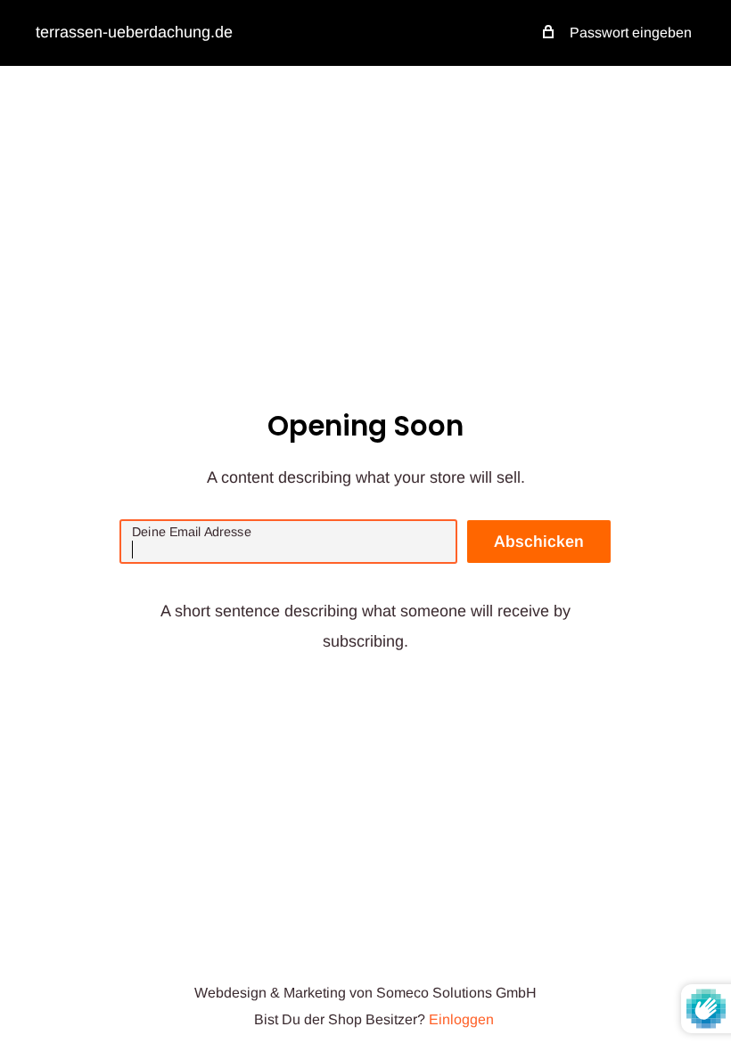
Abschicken (539, 541)
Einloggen (461, 1019)
